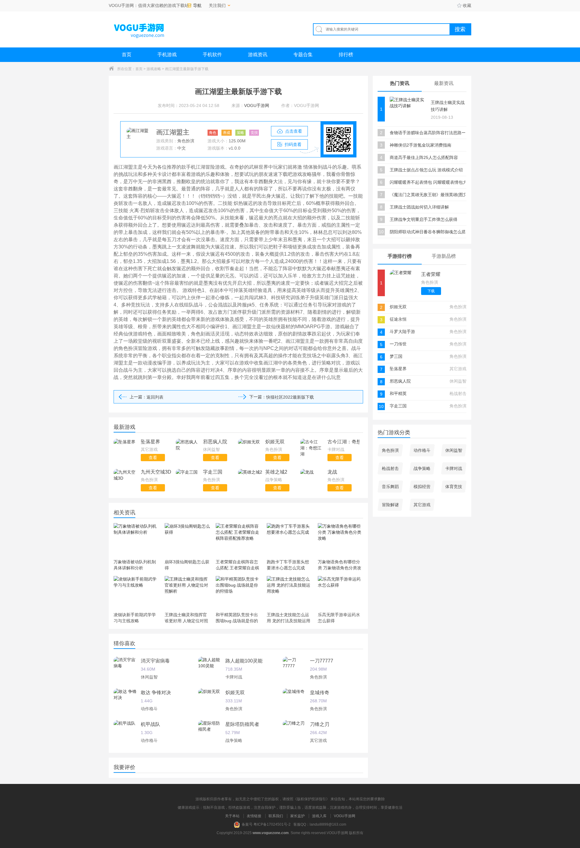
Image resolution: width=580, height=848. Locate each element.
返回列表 (155, 397)
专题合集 (303, 54)
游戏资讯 (257, 54)
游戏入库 (319, 816)
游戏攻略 (154, 69)
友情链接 (254, 816)
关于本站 (232, 816)
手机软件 (212, 54)
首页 (126, 54)
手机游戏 (167, 54)
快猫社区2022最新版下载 (290, 397)
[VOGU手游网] (139, 29)
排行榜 (346, 54)
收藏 (467, 5)
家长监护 (297, 816)
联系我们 (276, 816)
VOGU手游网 (344, 816)
